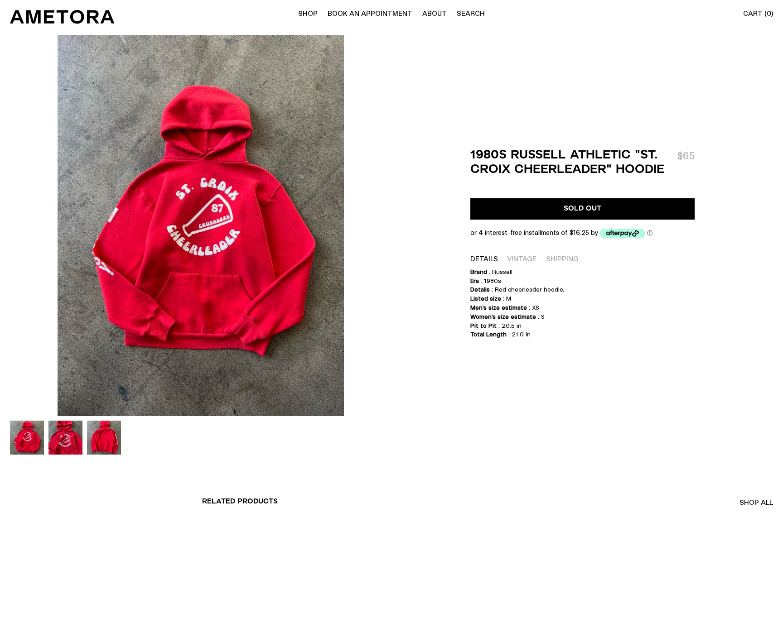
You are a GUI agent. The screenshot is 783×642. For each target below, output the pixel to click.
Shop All (756, 502)
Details (484, 258)
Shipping (562, 258)
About (434, 13)
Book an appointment (370, 13)
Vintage (521, 258)
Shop (308, 13)
